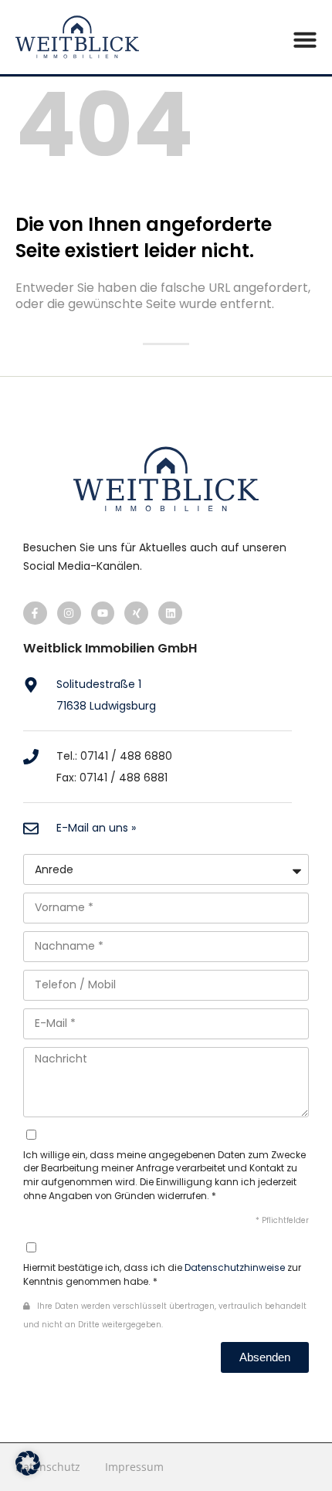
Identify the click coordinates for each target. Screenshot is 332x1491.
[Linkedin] (170, 613)
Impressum (134, 1466)
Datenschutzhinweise (235, 1268)
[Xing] (136, 613)
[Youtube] (103, 613)
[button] (305, 39)
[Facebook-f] (35, 613)
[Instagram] (69, 613)
